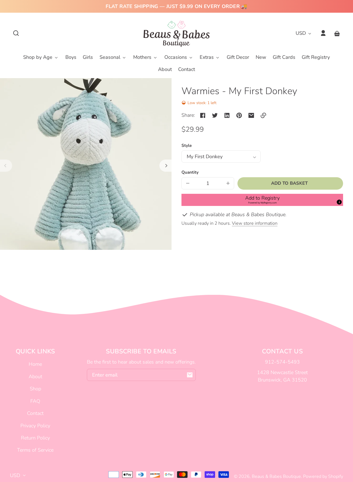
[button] (16, 33)
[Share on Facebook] (203, 115)
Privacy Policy (35, 425)
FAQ (35, 401)
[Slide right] (165, 166)
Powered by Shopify (323, 476)
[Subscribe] (190, 375)
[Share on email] (251, 115)
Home (35, 364)
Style (186, 145)
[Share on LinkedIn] (227, 115)
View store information (254, 223)
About (35, 376)
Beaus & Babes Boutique (276, 476)
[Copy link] (263, 115)
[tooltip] (339, 202)
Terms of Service (35, 450)
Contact (35, 413)
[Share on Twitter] (215, 115)
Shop (35, 388)
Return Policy (35, 438)
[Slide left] (6, 166)
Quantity (190, 172)
